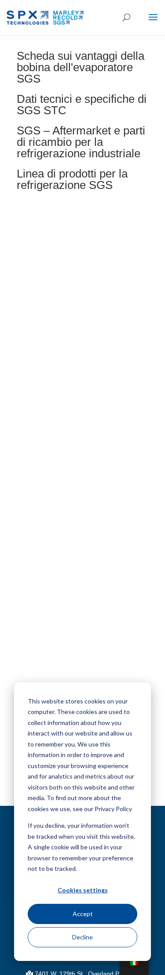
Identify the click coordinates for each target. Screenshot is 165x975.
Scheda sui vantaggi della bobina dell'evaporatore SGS (80, 67)
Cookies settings (83, 890)
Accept (83, 913)
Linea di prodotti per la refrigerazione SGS (72, 179)
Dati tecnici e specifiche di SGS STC (82, 104)
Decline (82, 937)
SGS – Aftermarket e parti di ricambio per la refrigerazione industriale (81, 142)
